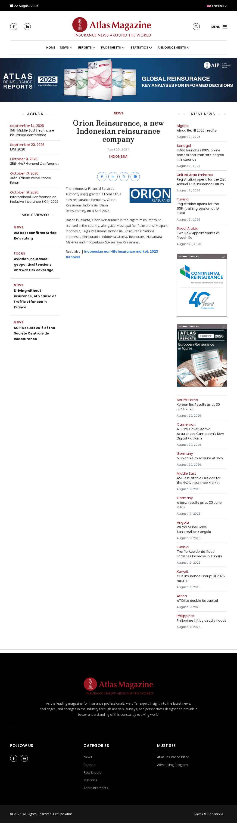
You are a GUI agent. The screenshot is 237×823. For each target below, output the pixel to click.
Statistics (90, 780)
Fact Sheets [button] (111, 47)
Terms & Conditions (208, 814)
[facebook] (13, 26)
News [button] (64, 47)
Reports (89, 764)
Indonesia (118, 156)
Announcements (96, 788)
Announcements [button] (172, 47)
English (218, 6)
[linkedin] (27, 26)
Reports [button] (85, 47)
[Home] (111, 26)
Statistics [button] (139, 47)
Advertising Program (172, 764)
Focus (19, 253)
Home (50, 47)
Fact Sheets (92, 772)
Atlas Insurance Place (173, 757)
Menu (215, 27)
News (18, 227)
